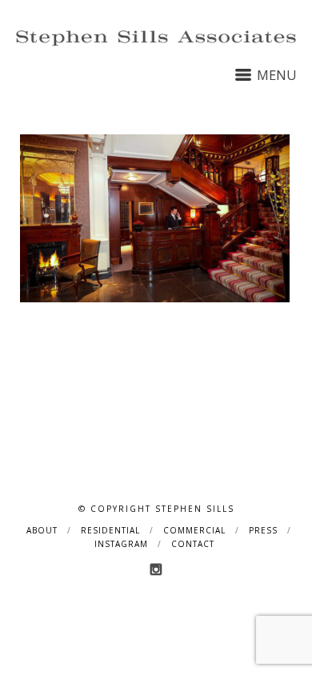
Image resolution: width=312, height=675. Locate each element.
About (42, 530)
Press (263, 530)
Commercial (194, 530)
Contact (192, 543)
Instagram (121, 543)
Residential (110, 530)
